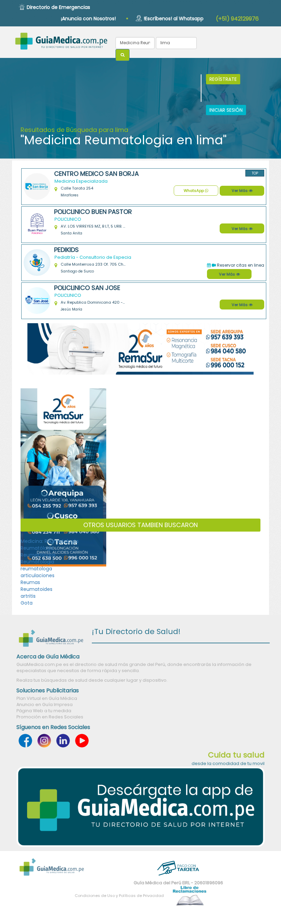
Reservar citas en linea (240, 265)
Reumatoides (36, 589)
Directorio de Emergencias (58, 7)
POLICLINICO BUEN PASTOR (93, 211)
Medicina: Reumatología (49, 541)
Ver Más (240, 190)
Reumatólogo (37, 548)
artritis (28, 596)
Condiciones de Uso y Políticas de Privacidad (119, 895)
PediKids (66, 249)
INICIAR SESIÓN (226, 110)
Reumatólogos (38, 554)
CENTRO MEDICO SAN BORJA (96, 173)
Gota (27, 602)
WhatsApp (194, 190)
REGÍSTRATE (223, 79)
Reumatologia (37, 561)
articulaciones (37, 575)
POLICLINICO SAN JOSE (87, 287)
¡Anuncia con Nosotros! (88, 18)
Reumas (30, 582)
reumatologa (36, 568)
